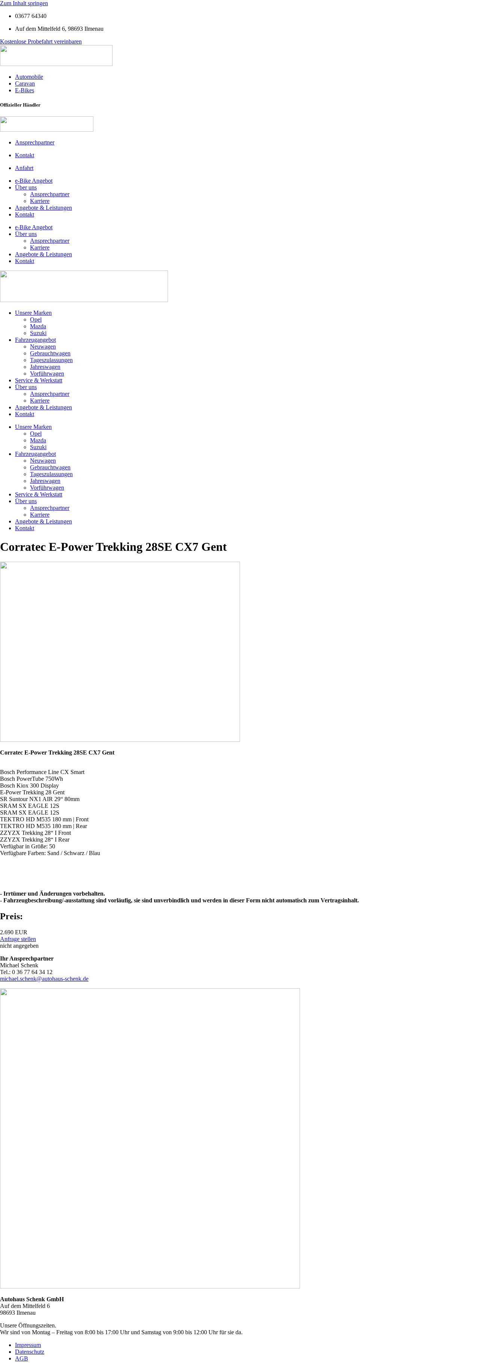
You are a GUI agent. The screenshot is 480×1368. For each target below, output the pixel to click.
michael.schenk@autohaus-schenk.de (44, 979)
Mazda (38, 326)
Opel (36, 319)
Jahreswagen (45, 367)
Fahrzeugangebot (35, 340)
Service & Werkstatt (38, 380)
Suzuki (38, 333)
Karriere (40, 201)
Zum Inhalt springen (24, 3)
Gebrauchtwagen (50, 353)
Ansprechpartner (49, 194)
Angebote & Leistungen (43, 207)
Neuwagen (43, 346)
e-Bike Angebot (33, 180)
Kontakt (24, 214)
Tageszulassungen (51, 360)
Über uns (26, 187)
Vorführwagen (47, 373)
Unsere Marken (33, 313)
